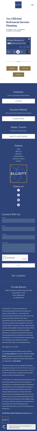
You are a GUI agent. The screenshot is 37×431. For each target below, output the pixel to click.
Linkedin (18, 74)
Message (5, 242)
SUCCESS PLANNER (18, 159)
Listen (18, 101)
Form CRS (15, 347)
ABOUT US (18, 151)
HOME (18, 149)
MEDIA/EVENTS (18, 156)
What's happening (18, 136)
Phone (4, 234)
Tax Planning (17, 30)
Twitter (25, 68)
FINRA (25, 353)
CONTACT (18, 161)
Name (4, 217)
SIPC (28, 353)
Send (18, 265)
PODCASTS (18, 154)
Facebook (12, 68)
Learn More (18, 119)
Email (4, 226)
